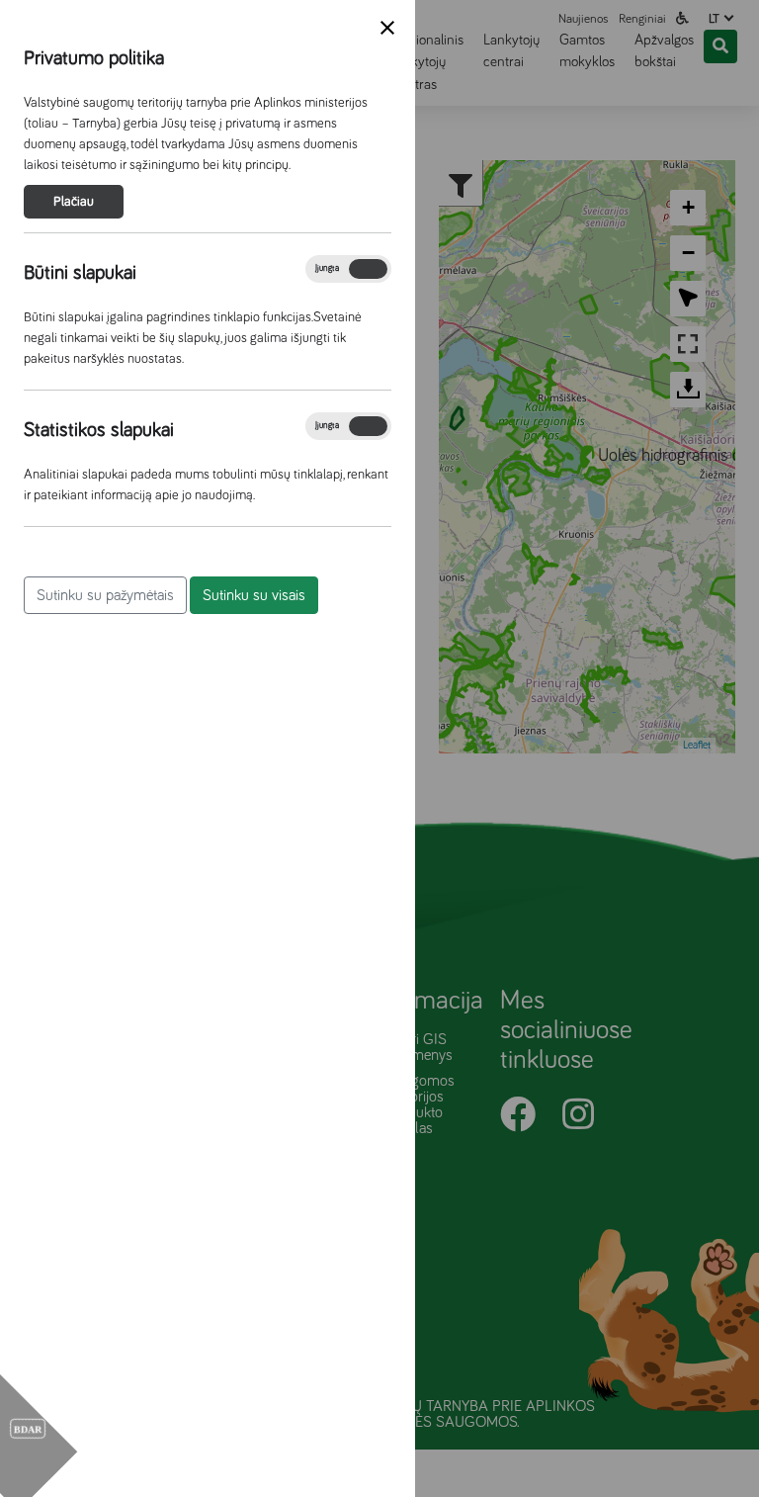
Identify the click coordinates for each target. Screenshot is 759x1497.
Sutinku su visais (254, 595)
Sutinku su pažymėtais (105, 595)
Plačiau (73, 202)
